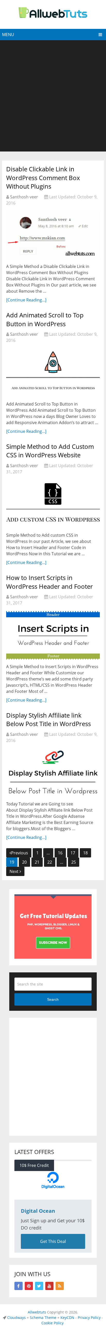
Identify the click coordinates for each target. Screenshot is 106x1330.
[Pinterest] (29, 1286)
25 (73, 862)
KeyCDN (67, 1317)
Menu (8, 34)
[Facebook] (18, 1286)
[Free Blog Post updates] (53, 957)
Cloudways (16, 1317)
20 (24, 862)
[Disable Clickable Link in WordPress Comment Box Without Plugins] (53, 235)
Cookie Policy (52, 1322)
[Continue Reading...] (26, 300)
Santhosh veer (24, 197)
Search (53, 999)
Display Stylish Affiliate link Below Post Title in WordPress (48, 719)
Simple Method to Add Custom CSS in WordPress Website (50, 450)
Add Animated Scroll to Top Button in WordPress (45, 319)
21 (37, 862)
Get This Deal (53, 1241)
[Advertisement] (53, 96)
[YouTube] (49, 1286)
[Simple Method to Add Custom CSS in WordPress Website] (53, 504)
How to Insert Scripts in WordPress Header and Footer (49, 582)
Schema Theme (43, 1317)
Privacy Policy (89, 1317)
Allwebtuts (37, 1312)
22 (49, 862)
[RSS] (60, 1286)
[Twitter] (39, 1286)
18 (85, 853)
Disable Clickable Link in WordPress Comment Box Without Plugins (43, 177)
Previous (19, 853)
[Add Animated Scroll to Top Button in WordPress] (53, 373)
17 (72, 853)
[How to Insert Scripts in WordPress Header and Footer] (53, 635)
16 (60, 853)
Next (15, 871)
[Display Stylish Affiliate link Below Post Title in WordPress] (53, 773)
